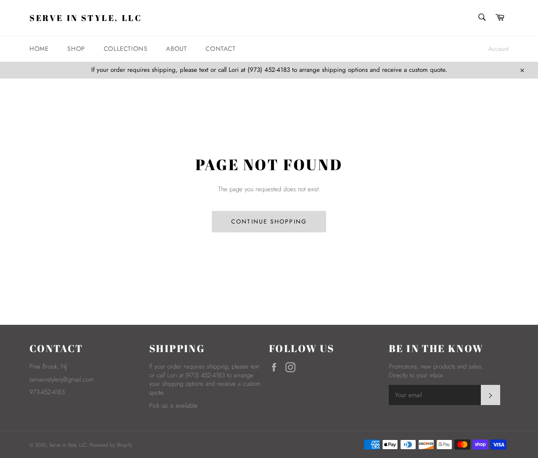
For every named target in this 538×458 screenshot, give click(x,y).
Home (38, 48)
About (176, 48)
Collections (126, 48)
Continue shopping (269, 221)
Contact (220, 48)
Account (498, 49)
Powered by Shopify (111, 445)
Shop (75, 48)
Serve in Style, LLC (85, 18)
